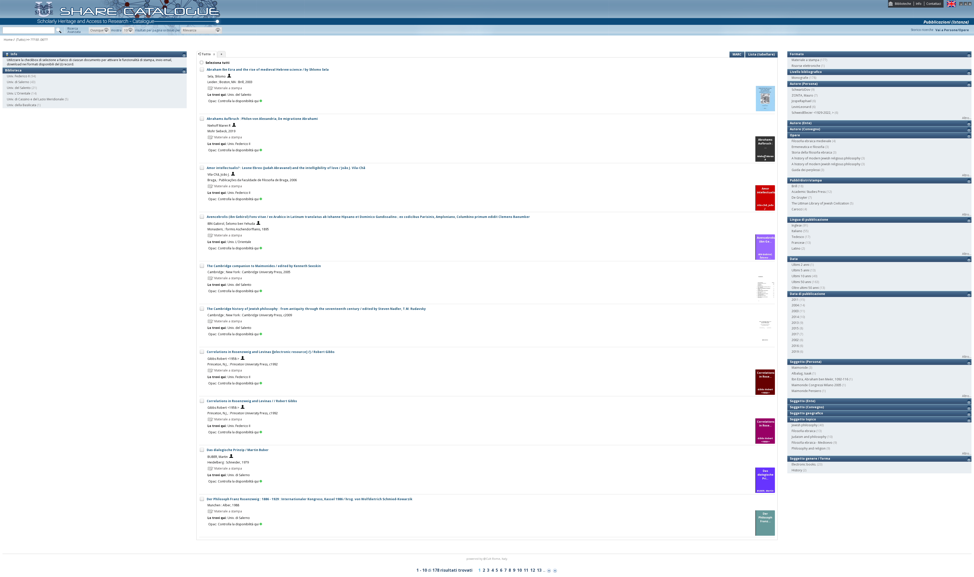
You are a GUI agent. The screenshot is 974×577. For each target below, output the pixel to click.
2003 (795, 311)
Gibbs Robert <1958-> (223, 359)
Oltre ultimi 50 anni (805, 288)
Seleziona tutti (217, 63)
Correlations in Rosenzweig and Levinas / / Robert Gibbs (252, 401)
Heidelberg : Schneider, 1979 (228, 462)
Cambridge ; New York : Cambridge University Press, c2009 (249, 315)
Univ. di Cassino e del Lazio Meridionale (35, 99)
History (797, 470)
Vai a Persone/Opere (952, 30)
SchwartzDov (801, 89)
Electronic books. (804, 464)
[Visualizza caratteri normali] (965, 4)
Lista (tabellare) (761, 54)
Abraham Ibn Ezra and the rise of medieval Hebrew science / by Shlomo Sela (268, 69)
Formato (797, 54)
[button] (99, 30)
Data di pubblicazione (807, 294)
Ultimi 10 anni (801, 276)
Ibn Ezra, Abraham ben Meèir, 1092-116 (820, 379)
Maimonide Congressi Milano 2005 (816, 385)
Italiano (797, 231)
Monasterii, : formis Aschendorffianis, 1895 (238, 229)
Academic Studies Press (809, 192)
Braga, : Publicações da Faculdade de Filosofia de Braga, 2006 (252, 180)
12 (532, 570)
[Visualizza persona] (229, 76)
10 (519, 570)
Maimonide (800, 367)
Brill (794, 186)
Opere (795, 135)
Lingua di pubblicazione (809, 219)
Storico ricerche (922, 30)
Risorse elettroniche (806, 66)
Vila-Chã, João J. (218, 174)
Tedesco (798, 237)
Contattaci (933, 4)
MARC (737, 54)
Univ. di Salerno (18, 82)
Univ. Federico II (18, 76)
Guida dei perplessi (806, 170)
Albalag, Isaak (801, 373)
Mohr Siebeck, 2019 (221, 131)
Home (8, 40)
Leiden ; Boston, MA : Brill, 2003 (229, 82)
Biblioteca (13, 70)
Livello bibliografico (806, 72)
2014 (795, 317)
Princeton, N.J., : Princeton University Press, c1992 (242, 364)
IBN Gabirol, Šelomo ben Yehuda (231, 223)
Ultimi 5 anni (800, 270)
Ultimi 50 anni (801, 282)
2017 (795, 334)
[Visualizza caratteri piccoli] (961, 4)
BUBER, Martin (217, 457)
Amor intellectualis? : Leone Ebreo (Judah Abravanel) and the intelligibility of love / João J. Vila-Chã (286, 168)
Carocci (797, 209)
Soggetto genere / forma (810, 458)
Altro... (966, 118)
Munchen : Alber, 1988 (223, 505)
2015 (795, 328)
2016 (795, 346)
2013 (795, 323)
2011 (795, 299)
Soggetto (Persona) (805, 362)
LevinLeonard (801, 107)
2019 (795, 351)
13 (539, 570)
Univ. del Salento (19, 88)
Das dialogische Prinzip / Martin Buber (238, 450)
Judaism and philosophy (809, 437)
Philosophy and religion (809, 448)
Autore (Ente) (800, 123)
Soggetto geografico (806, 413)
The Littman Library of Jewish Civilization (820, 203)
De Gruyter (799, 197)
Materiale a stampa (805, 60)
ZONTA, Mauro (802, 95)
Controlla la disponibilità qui (238, 101)
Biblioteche (903, 4)
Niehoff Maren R (219, 125)
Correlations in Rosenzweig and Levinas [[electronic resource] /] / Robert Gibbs (271, 352)
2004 (795, 305)
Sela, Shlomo (216, 76)
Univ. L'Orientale (18, 93)
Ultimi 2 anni (800, 265)
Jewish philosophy (805, 425)
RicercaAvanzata (74, 30)
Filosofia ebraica (803, 431)
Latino (796, 248)
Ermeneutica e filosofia (808, 147)
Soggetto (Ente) (802, 401)
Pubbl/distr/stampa (806, 180)
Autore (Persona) (804, 84)
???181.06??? (39, 40)
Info (918, 4)
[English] (951, 6)
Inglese (797, 225)
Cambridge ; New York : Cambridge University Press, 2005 (248, 272)
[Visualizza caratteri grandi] (969, 4)
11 (526, 570)
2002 (795, 340)
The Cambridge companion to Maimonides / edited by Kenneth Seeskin (264, 266)
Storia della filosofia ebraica (812, 152)
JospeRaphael (801, 101)
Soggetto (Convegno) (807, 407)
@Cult (487, 559)
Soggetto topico (803, 419)
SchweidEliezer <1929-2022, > (813, 112)
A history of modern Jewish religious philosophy (826, 158)
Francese (798, 242)
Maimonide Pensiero (806, 391)
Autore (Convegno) (805, 129)
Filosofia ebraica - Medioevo (812, 442)
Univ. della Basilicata (21, 105)
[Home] (128, 34)
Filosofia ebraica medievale (811, 141)
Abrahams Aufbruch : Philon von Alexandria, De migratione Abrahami (262, 119)
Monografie (800, 78)
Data (794, 259)
